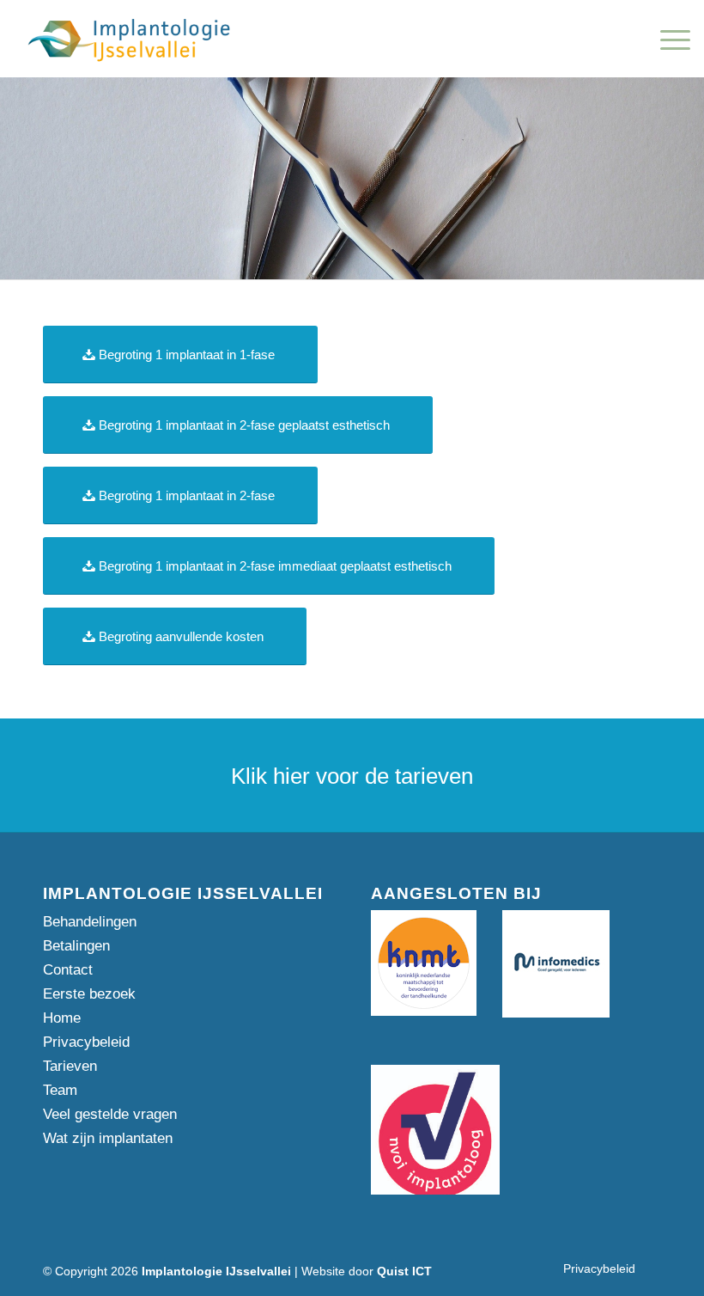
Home (62, 1018)
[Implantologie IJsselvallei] (130, 38)
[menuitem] (666, 38)
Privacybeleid (86, 1042)
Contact (68, 970)
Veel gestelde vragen (110, 1114)
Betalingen (76, 946)
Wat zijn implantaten (108, 1138)
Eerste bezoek (89, 994)
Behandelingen (90, 922)
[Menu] (666, 38)
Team (60, 1090)
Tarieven (70, 1066)
